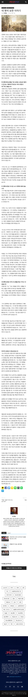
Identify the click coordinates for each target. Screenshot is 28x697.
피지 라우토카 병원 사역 (16, 551)
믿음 (14, 598)
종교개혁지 (6, 616)
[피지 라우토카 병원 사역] (5, 553)
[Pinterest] (10, 686)
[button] (2, 2)
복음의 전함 (4, 547)
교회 (23, 587)
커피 (12, 624)
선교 (15, 602)
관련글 (4, 533)
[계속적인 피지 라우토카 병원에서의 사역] (5, 538)
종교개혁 (13, 613)
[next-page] (5, 558)
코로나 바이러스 (19, 624)
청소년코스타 (19, 620)
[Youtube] (22, 686)
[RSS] (14, 686)
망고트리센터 (18, 595)
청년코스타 (14, 616)
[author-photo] (14, 514)
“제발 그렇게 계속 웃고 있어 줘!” (7, 500)
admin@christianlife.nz (15, 676)
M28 (18, 587)
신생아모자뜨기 (21, 606)
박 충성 (5, 13)
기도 (7, 591)
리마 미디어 (8, 595)
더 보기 (9, 533)
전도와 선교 (6, 5)
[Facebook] (5, 686)
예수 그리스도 (6, 609)
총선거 (5, 624)
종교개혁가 (20, 613)
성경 (20, 602)
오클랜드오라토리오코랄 (18, 609)
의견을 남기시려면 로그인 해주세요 (14, 568)
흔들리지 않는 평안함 (16, 544)
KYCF (12, 587)
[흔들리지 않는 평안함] (5, 545)
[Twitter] (18, 686)
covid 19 (5, 587)
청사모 (22, 616)
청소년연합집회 (9, 620)
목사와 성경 (6, 598)
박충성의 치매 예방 (10, 7)
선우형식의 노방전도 (5, 540)
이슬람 (5, 613)
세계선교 (12, 606)
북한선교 (8, 602)
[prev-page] (2, 558)
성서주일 (5, 606)
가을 (25, 500)
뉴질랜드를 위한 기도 (16, 591)
